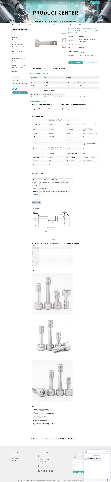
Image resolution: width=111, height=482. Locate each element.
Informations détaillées (39, 68)
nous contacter (84, 2)
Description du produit (58, 68)
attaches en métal (60, 438)
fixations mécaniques (47, 438)
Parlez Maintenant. (94, 2)
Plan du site (31, 480)
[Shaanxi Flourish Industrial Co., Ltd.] (4, 2)
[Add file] (85, 480)
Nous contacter (15, 463)
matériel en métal (72, 438)
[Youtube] (47, 471)
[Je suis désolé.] (13, 89)
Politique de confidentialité (23, 480)
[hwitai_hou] (52, 471)
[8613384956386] (49, 471)
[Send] (108, 480)
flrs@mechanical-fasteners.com (21, 83)
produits (76, 2)
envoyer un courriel (78, 472)
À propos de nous (69, 2)
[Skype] (16, 89)
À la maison (61, 2)
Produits (21, 24)
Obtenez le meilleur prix (76, 62)
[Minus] (108, 451)
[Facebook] (41, 471)
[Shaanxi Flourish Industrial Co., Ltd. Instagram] (44, 471)
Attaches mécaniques (28, 24)
